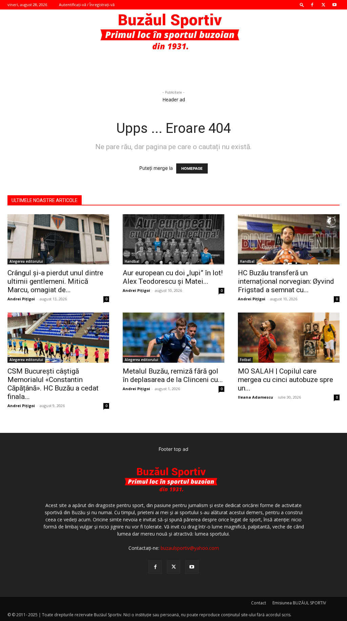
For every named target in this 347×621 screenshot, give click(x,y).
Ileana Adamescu (255, 397)
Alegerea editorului (26, 261)
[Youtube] (334, 4)
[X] (323, 4)
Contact (258, 603)
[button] (302, 4)
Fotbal (245, 359)
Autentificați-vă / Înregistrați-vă (87, 4)
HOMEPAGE (192, 168)
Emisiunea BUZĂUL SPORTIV (299, 603)
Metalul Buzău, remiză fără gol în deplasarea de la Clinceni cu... (173, 375)
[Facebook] (312, 4)
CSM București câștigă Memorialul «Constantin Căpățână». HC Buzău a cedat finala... (53, 384)
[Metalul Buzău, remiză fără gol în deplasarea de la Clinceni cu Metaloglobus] (173, 338)
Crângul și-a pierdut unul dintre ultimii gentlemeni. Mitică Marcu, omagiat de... (55, 281)
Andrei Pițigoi (21, 298)
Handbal (132, 261)
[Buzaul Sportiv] (173, 32)
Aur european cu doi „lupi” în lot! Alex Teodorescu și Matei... (173, 277)
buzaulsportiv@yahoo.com (190, 548)
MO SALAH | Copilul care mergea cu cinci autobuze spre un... (285, 379)
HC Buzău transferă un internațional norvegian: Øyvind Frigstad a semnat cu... (286, 281)
